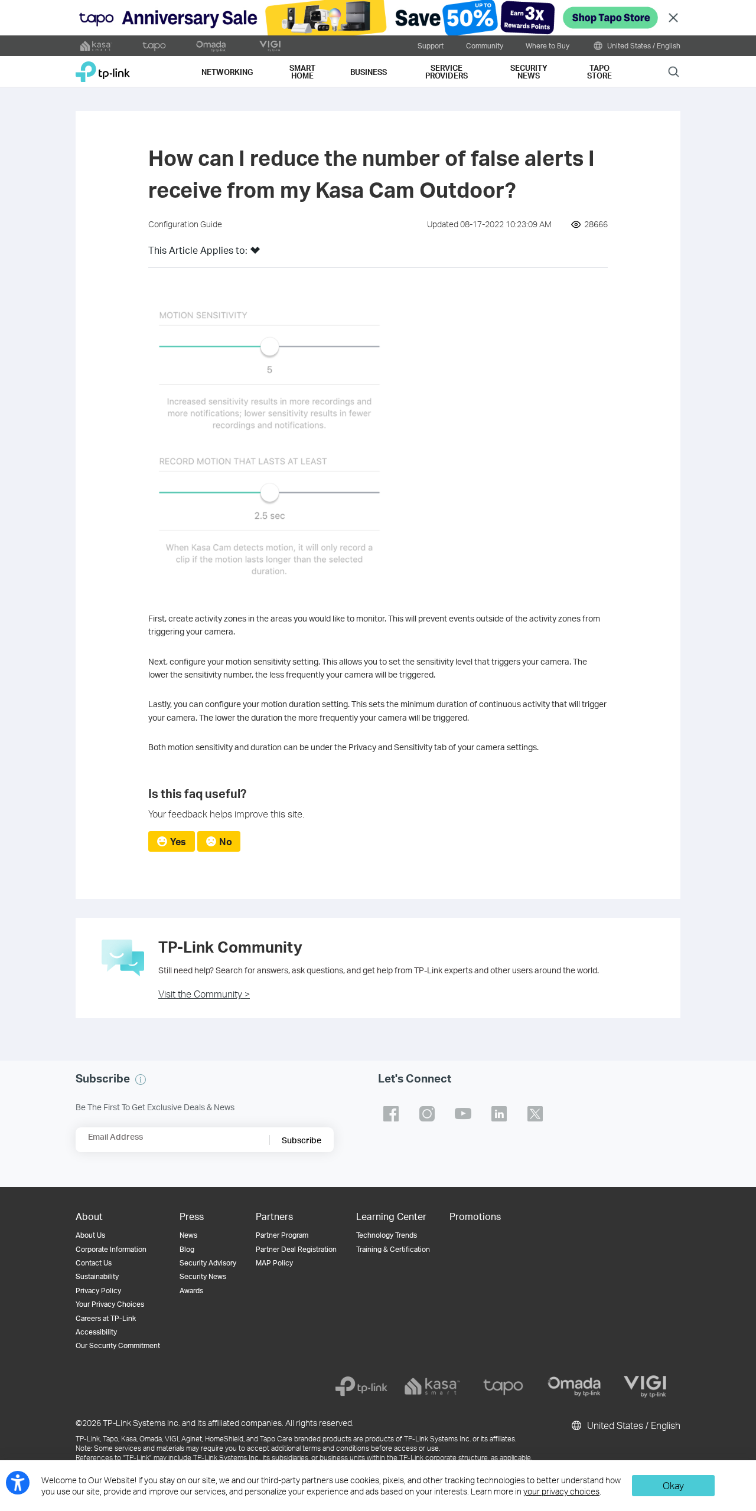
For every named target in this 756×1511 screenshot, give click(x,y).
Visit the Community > (204, 993)
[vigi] (645, 1386)
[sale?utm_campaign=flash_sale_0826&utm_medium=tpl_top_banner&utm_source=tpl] (378, 17)
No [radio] (225, 841)
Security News (203, 1276)
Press (192, 1216)
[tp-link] (361, 1386)
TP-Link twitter (535, 1114)
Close (673, 18)
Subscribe (301, 1140)
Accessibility (96, 1331)
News (188, 1235)
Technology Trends (386, 1235)
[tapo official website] (154, 46)
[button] (255, 254)
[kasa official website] (96, 46)
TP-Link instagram (427, 1114)
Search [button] (673, 71)
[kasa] (432, 1386)
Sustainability (97, 1276)
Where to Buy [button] (547, 45)
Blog (187, 1249)
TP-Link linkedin (499, 1114)
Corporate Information (111, 1249)
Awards (191, 1290)
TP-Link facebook (391, 1114)
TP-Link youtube (463, 1114)
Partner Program (282, 1235)
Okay (673, 1485)
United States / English (642, 45)
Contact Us (94, 1262)
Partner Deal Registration (296, 1249)
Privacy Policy (98, 1290)
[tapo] (503, 1386)
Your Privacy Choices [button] (110, 1304)
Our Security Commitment (118, 1345)
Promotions (475, 1216)
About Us (90, 1235)
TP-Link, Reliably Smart (103, 68)
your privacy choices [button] (561, 1491)
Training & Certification (393, 1249)
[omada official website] (212, 46)
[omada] (574, 1386)
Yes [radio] (178, 841)
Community (484, 45)
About (89, 1216)
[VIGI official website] (270, 46)
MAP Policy (274, 1262)
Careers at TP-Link (106, 1318)
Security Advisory (208, 1262)
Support (431, 45)
